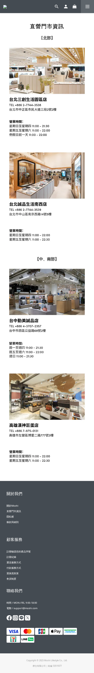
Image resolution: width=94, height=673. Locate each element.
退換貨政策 (13, 573)
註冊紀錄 (11, 557)
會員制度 (11, 578)
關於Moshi (12, 505)
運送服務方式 (14, 562)
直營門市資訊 (14, 511)
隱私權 (10, 516)
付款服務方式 (14, 567)
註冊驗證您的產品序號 (19, 551)
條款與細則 (13, 522)
